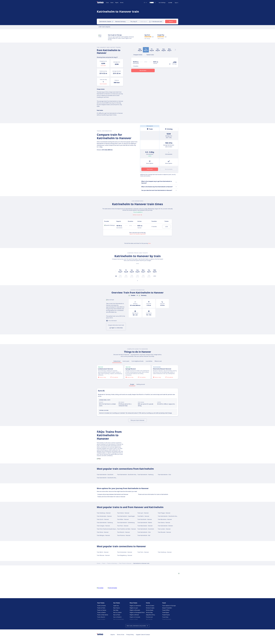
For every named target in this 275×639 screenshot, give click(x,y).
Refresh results (136, 215)
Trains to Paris (101, 608)
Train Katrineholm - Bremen (165, 526)
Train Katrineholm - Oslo (164, 474)
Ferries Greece (150, 605)
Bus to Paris (116, 615)
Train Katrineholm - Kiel (144, 535)
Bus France (116, 608)
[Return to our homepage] (101, 2)
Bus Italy (115, 610)
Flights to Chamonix (135, 605)
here (149, 243)
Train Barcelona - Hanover (165, 519)
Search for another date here (137, 234)
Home (98, 563)
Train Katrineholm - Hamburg (145, 474)
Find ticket (103, 65)
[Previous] (116, 271)
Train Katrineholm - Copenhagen (126, 516)
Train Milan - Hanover (123, 519)
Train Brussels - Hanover (164, 532)
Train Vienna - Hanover (164, 522)
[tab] (137, 54)
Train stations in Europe (169, 605)
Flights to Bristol (134, 615)
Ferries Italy (149, 612)
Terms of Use (120, 634)
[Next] (175, 50)
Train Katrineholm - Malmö (145, 522)
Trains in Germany (112, 563)
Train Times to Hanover (125, 563)
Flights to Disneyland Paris (137, 612)
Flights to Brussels (135, 610)
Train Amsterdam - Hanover (104, 516)
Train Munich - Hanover (123, 532)
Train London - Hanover (164, 529)
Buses (112, 2)
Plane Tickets (133, 603)
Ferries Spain (149, 610)
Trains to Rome (101, 605)
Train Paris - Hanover (122, 526)
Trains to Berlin (101, 612)
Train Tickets (100, 603)
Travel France (166, 615)
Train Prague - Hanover (164, 513)
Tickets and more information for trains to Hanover (111, 496)
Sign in (176, 2)
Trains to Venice (101, 610)
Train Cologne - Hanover (103, 526)
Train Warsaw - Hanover (103, 555)
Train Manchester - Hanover (145, 526)
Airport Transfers (167, 608)
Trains (107, 2)
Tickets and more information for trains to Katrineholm (153, 494)
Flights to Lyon (134, 608)
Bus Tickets (116, 603)
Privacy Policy (130, 634)
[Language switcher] (153, 2)
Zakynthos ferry (150, 615)
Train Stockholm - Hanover (145, 519)
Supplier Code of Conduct (143, 634)
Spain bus (116, 605)
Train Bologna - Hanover (103, 535)
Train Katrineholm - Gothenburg (126, 522)
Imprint (113, 634)
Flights (116, 2)
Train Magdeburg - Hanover (124, 555)
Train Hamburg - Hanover (104, 513)
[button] (134, 21)
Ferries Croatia (150, 608)
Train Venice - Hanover (123, 513)
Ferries (121, 2)
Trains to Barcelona (102, 615)
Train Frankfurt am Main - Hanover (126, 529)
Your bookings (162, 2)
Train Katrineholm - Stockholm (105, 474)
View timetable (103, 84)
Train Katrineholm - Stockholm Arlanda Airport (129, 474)
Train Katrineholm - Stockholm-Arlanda (107, 477)
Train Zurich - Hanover (103, 519)
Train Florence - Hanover (123, 535)
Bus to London (117, 612)
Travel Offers (166, 610)
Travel (164, 603)
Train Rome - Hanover (103, 532)
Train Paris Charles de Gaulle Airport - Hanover (109, 529)
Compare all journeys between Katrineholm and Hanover (112, 494)
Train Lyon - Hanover (143, 513)
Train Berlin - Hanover (143, 516)
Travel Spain (165, 612)
